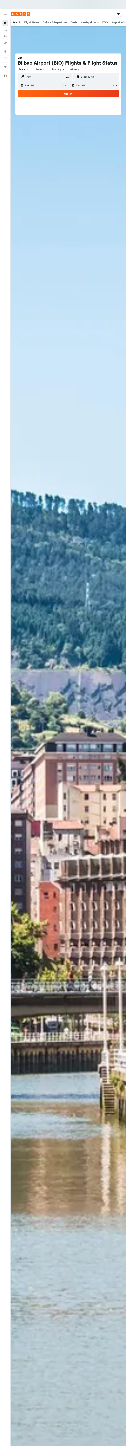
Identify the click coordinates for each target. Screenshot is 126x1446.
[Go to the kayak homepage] (20, 14)
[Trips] (5, 67)
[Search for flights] (5, 23)
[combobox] (58, 69)
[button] (5, 13)
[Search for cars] (5, 36)
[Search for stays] (5, 30)
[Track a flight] (5, 58)
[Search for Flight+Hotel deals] (5, 43)
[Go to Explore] (5, 51)
